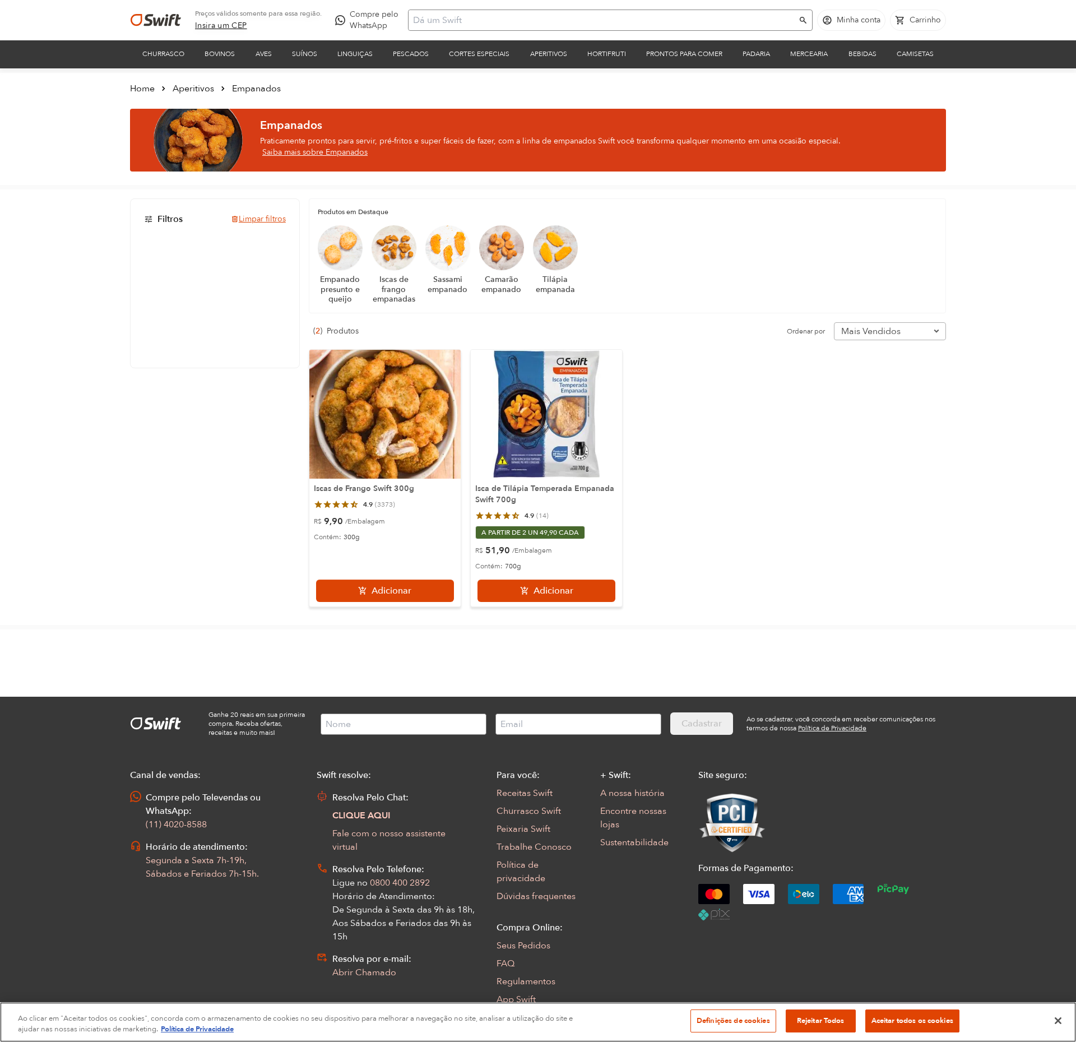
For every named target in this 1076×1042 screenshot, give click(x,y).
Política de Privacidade (197, 1030)
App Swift (516, 999)
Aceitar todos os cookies (912, 1021)
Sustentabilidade (634, 842)
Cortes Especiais (479, 53)
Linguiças (355, 53)
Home (142, 88)
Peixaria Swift (523, 829)
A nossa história (632, 793)
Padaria (756, 53)
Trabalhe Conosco (534, 847)
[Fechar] (1058, 1020)
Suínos (304, 53)
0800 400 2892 (400, 883)
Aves (264, 53)
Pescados (411, 53)
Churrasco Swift (529, 811)
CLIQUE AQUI (361, 815)
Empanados (256, 88)
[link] (221, 25)
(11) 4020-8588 (176, 824)
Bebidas (862, 53)
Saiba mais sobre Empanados (315, 152)
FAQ (505, 963)
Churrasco (163, 53)
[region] (538, 1022)
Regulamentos (526, 981)
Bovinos (220, 53)
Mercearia (809, 53)
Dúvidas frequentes (536, 896)
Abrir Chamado (364, 972)
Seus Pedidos (523, 945)
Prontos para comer (684, 53)
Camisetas (915, 53)
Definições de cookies (733, 1021)
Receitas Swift (525, 793)
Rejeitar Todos (821, 1021)
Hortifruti (606, 53)
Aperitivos (548, 53)
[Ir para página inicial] (156, 20)
